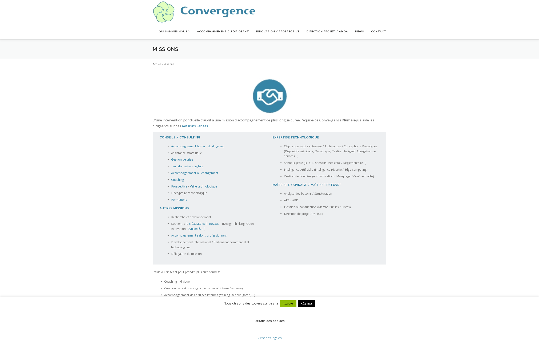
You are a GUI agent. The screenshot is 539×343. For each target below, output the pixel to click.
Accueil (157, 64)
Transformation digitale (187, 166)
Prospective (179, 186)
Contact (378, 31)
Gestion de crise (182, 159)
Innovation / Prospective (277, 31)
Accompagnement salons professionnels (199, 235)
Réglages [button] (307, 303)
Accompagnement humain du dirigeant (197, 146)
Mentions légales (269, 338)
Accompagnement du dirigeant (223, 31)
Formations (179, 200)
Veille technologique (203, 186)
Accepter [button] (288, 303)
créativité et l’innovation (204, 224)
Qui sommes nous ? (174, 31)
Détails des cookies (270, 321)
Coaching (177, 180)
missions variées (195, 126)
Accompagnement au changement (194, 173)
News (359, 31)
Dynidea (194, 229)
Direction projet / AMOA (327, 31)
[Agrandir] (285, 84)
